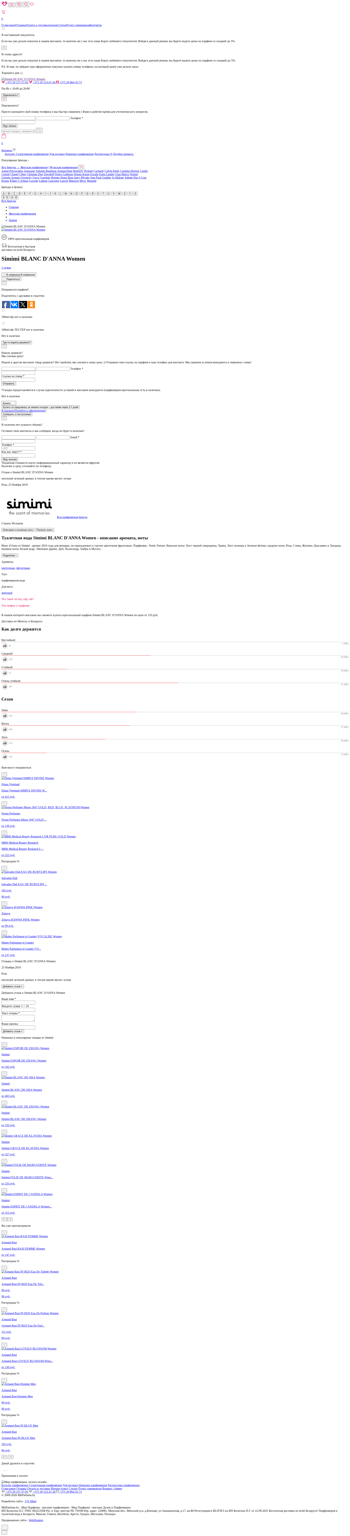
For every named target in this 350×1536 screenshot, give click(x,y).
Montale (91, 180)
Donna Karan (82, 174)
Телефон (76, 118)
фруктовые (23, 568)
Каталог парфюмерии (14, 1485)
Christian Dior (35, 174)
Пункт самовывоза (78, 25)
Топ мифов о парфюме (15, 605)
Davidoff (49, 174)
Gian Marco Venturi (126, 174)
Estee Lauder (106, 174)
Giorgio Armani (10, 177)
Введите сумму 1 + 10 (15, 1006)
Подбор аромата (123, 154)
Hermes (55, 177)
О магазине (8, 25)
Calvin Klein (111, 171)
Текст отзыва (10, 1013)
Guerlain (45, 177)
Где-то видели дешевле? (16, 342)
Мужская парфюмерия (63, 167)
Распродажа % (103, 154)
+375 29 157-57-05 (17, 82)
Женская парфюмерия (34, 167)
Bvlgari (88, 171)
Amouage (29, 171)
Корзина (7, 147)
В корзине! (23, 410)
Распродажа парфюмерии (124, 1485)
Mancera (74, 180)
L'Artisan (23, 180)
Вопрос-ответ (59, 1488)
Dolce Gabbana (64, 174)
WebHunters (36, 1520)
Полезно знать (45, 530)
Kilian (13, 180)
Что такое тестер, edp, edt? (17, 599)
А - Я (14, 197)
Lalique (43, 180)
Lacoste (33, 180)
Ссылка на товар (12, 376)
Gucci (35, 177)
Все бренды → (10, 167)
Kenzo (5, 180)
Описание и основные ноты (18, 530)
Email (74, 437)
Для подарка (57, 154)
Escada (94, 174)
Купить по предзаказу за (40, 407)
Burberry (78, 171)
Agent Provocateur (12, 171)
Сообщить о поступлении (17, 414)
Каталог (10, 154)
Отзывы (21, 25)
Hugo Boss (67, 177)
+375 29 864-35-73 (70, 82)
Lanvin (64, 180)
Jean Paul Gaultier (100, 177)
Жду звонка (9, 126)
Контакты (96, 25)
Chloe (22, 174)
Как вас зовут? (11, 451)
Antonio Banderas (46, 171)
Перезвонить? (10, 95)
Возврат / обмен (112, 1488)
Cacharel (99, 171)
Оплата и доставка (37, 25)
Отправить (9, 383)
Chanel (14, 174)
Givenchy (26, 177)
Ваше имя (8, 999)
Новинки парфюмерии (79, 154)
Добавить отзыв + (13, 986)
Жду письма (10, 459)
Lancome (53, 180)
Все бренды (8, 200)
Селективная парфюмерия (32, 154)
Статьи (61, 25)
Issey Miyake (82, 177)
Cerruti (5, 174)
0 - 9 (5, 197)
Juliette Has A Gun (135, 177)
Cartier (144, 171)
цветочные (8, 568)
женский (6, 592)
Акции (53, 25)
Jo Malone (118, 177)
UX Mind (30, 1501)
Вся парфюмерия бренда (72, 517)
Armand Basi (64, 171)
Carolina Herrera (129, 171)
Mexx (82, 180)
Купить (7, 403)
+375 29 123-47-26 (44, 82)
